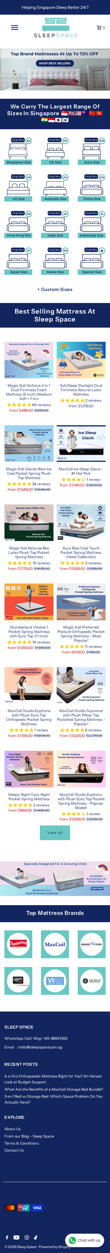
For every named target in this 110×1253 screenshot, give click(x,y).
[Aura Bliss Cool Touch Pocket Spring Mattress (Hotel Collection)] (81, 522)
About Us (12, 1129)
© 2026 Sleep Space (20, 1247)
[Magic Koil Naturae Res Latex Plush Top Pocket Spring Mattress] (28, 522)
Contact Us (14, 1150)
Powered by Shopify (54, 1247)
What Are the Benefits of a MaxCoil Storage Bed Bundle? (53, 1089)
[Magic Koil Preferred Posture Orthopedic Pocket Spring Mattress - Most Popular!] (81, 601)
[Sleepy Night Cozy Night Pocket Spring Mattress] (28, 769)
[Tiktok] (35, 1238)
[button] (19, 405)
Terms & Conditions (21, 1143)
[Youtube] (15, 1238)
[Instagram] (26, 1238)
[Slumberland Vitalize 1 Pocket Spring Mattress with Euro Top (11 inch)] (28, 601)
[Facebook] (6, 1238)
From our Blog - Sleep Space (29, 1136)
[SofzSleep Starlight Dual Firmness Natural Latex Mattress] (81, 360)
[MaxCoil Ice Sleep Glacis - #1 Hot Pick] (81, 443)
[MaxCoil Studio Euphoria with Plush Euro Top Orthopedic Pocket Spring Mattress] (28, 685)
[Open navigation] (15, 27)
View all (55, 832)
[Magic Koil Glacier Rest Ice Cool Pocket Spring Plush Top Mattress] (28, 443)
